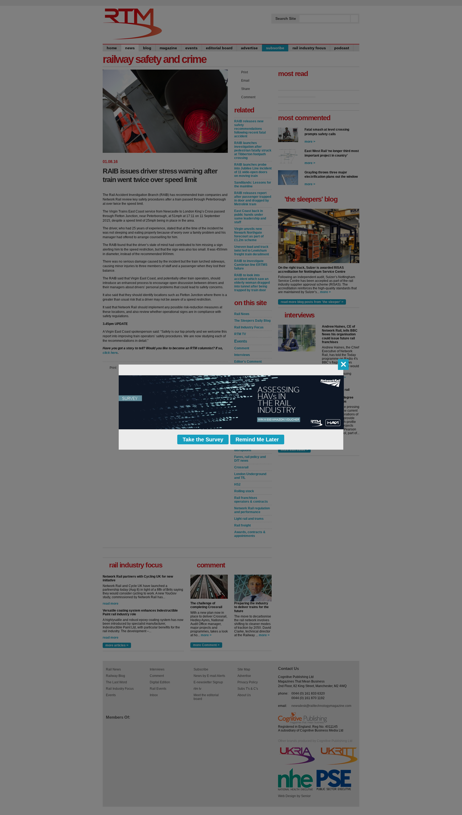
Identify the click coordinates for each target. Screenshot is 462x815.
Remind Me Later (257, 439)
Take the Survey (203, 439)
